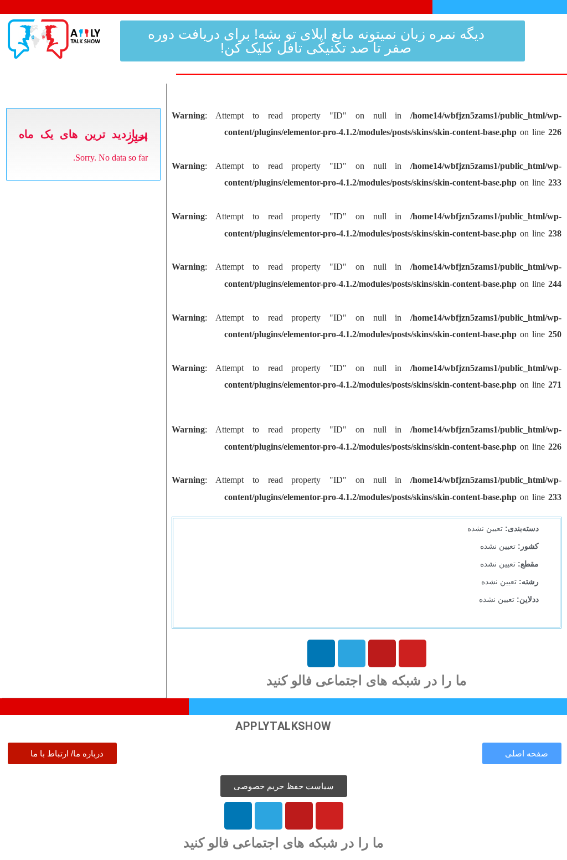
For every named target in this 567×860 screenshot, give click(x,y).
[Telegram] (351, 653)
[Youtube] (412, 653)
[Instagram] (382, 653)
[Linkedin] (321, 653)
